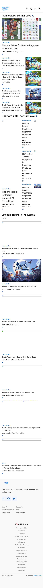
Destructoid (21, 547)
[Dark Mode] (31, 9)
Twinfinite (21, 531)
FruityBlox (21, 564)
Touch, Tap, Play (21, 562)
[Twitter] (14, 499)
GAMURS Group (37, 575)
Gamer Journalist (21, 550)
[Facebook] (8, 499)
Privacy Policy (20, 512)
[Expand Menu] (35, 9)
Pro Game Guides (21, 528)
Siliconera (21, 542)
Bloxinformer (21, 567)
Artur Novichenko (8, 52)
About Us (4, 507)
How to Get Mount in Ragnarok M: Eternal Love (18, 322)
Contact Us (19, 507)
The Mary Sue (21, 559)
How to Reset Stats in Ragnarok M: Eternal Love (19, 357)
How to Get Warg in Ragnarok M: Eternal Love (18, 392)
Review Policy (6, 512)
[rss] (4, 499)
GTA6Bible (21, 570)
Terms (18, 510)
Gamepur (21, 533)
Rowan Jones (6, 289)
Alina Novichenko (8, 66)
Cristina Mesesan (8, 471)
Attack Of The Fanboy (21, 536)
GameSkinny (22, 553)
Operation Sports (21, 556)
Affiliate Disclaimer (8, 510)
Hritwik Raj (5, 96)
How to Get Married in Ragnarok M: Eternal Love (19, 286)
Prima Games (21, 539)
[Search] (27, 9)
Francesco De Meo (8, 80)
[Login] (39, 9)
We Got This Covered (21, 545)
